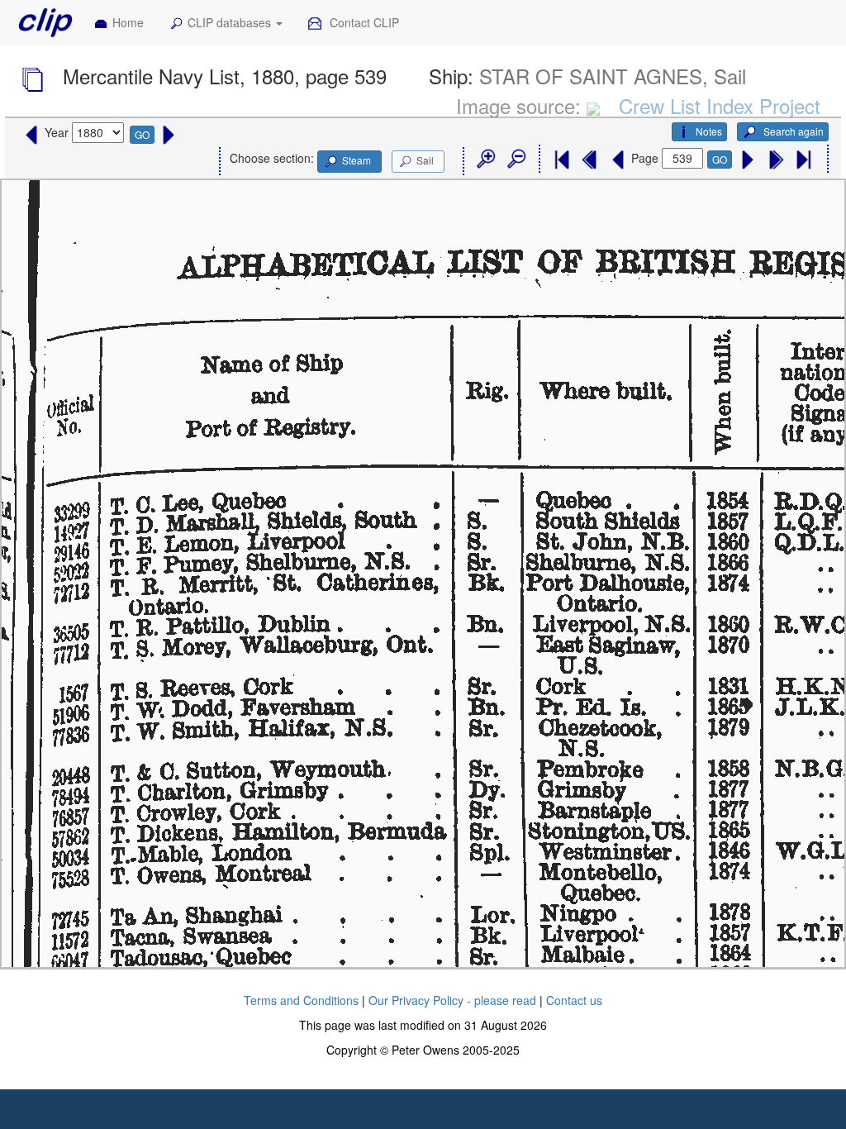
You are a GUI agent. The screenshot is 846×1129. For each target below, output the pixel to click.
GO (142, 134)
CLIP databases (231, 22)
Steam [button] (356, 160)
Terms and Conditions (301, 1000)
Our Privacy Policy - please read (452, 1000)
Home (128, 22)
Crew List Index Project (719, 105)
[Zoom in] (485, 159)
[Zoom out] (515, 159)
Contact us (574, 1000)
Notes (709, 131)
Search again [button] (792, 131)
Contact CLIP (362, 22)
